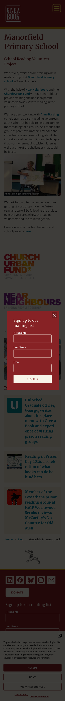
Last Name (20, 347)
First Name (20, 332)
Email (17, 362)
